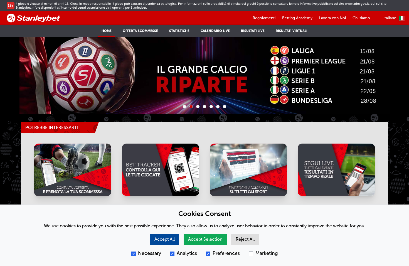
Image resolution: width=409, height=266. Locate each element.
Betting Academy (297, 18)
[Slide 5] (211, 106)
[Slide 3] (197, 106)
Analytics (187, 253)
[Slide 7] (224, 106)
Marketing (266, 253)
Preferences (226, 253)
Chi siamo (361, 18)
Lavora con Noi (332, 18)
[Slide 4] (204, 106)
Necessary (149, 253)
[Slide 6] (218, 106)
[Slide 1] (184, 106)
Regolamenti (264, 18)
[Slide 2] (191, 106)
